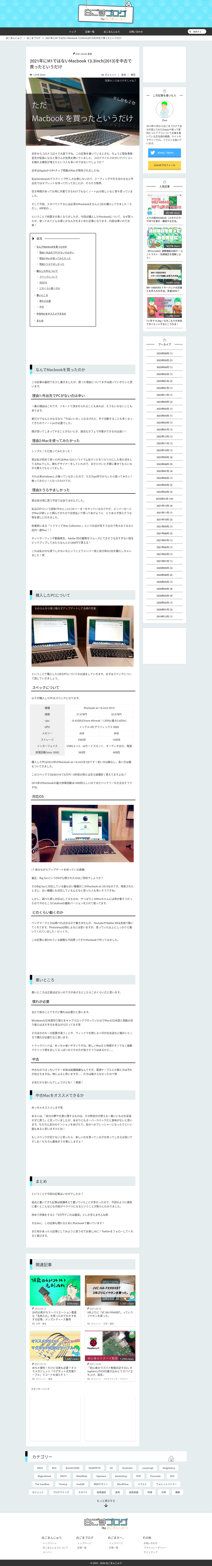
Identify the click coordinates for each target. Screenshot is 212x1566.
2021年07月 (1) (165, 540)
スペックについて (48, 276)
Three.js (63, 1484)
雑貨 (133, 74)
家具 (123, 74)
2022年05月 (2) (165, 485)
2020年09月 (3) (165, 568)
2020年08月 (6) (165, 575)
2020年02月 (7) (165, 602)
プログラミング (61, 1492)
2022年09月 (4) (165, 457)
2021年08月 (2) (165, 533)
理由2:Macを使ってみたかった (55, 258)
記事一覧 (89, 31)
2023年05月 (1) (165, 408)
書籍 (177, 1492)
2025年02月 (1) (165, 374)
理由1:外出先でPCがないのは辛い (56, 252)
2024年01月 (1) (165, 388)
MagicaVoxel (44, 1476)
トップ (72, 31)
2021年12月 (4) (165, 505)
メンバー (47, 1552)
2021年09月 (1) (165, 526)
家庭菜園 (133, 1492)
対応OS (43, 282)
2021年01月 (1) (165, 561)
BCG (54, 1468)
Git (111, 1468)
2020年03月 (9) (165, 595)
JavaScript (147, 1468)
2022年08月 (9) (165, 464)
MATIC (63, 1476)
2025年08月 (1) (165, 353)
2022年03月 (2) (165, 491)
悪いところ (42, 295)
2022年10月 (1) (165, 450)
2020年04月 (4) (165, 588)
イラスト (142, 1484)
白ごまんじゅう (112, 31)
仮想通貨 (101, 1492)
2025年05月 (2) (165, 360)
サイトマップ (150, 1552)
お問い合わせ (136, 31)
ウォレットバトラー (166, 1484)
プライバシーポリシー (155, 1547)
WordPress (122, 1484)
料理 (150, 1492)
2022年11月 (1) (165, 443)
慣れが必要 (45, 301)
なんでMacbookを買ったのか (51, 246)
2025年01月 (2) (165, 381)
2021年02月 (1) (165, 554)
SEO (172, 1476)
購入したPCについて (47, 271)
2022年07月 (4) (165, 471)
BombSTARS (72, 1468)
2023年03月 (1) (165, 422)
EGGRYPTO (95, 1468)
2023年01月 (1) (165, 429)
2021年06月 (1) (165, 547)
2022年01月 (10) (164, 498)
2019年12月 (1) (165, 616)
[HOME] (106, 1528)
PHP (138, 1476)
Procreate (155, 1476)
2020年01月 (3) (165, 609)
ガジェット (110, 74)
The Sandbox (42, 1484)
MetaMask (81, 1476)
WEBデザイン (101, 1484)
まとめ (39, 320)
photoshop (121, 1476)
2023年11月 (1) (165, 395)
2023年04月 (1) (165, 415)
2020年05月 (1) (165, 581)
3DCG (40, 1468)
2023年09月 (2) (165, 401)
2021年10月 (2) (165, 519)
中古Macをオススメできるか (51, 313)
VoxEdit (80, 1484)
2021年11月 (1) (165, 512)
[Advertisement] (82, 349)
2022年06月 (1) (165, 478)
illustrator (127, 1468)
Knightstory (169, 1468)
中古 (41, 306)
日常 (163, 1492)
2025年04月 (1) (165, 367)
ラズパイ (83, 1492)
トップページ (50, 1543)
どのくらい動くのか (49, 288)
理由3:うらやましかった (51, 264)
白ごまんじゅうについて (55, 1547)
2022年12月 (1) (165, 436)
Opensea (101, 1476)
